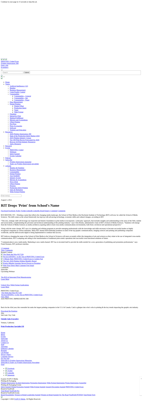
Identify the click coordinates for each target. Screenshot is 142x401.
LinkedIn (10, 373)
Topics (7, 84)
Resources (9, 132)
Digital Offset (19, 106)
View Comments (7, 250)
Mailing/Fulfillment (16, 118)
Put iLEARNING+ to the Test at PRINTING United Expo (23, 257)
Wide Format (18, 112)
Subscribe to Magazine (16, 360)
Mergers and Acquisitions (19, 120)
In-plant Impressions (23, 383)
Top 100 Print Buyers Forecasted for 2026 (24, 140)
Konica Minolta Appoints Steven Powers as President (21, 263)
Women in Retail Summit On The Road (55, 395)
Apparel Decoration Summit (55, 387)
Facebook (10, 368)
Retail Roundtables (7, 395)
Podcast (8, 158)
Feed (2, 364)
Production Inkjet (20, 108)
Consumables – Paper (21, 100)
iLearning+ (5, 67)
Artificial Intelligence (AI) (19, 86)
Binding (12, 88)
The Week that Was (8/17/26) (13, 254)
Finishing (13, 114)
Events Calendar (15, 156)
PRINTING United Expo (10, 61)
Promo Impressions (72, 383)
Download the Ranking (9, 311)
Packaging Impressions (38, 383)
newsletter (24, 164)
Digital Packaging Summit (20, 387)
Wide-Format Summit (37, 387)
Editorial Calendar (7, 349)
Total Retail (5, 391)
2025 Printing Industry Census (20, 138)
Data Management (16, 102)
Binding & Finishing (17, 168)
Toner (16, 110)
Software (13, 128)
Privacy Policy (6, 354)
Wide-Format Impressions (56, 383)
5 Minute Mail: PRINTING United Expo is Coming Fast (23, 259)
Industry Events (15, 178)
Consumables (14, 94)
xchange (8, 166)
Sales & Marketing (16, 190)
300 (10, 63)
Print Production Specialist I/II (12, 326)
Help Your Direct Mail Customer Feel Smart (18, 265)
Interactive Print (15, 116)
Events (7, 148)
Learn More (5, 279)
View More (5, 297)
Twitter (10, 371)
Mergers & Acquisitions (18, 180)
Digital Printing (15, 104)
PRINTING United (16, 150)
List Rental (5, 352)
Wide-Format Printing (17, 192)
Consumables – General (22, 96)
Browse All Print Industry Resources (22, 142)
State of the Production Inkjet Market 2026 (25, 136)
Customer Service (7, 356)
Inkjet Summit (15, 154)
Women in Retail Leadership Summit (27, 395)
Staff (2, 345)
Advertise (4, 347)
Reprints (4, 350)
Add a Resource (15, 144)
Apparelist (82, 383)
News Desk (14, 182)
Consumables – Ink (21, 98)
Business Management (18, 90)
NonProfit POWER (76, 395)
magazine (20, 162)
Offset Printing (15, 122)
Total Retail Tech (89, 395)
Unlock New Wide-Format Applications (15, 285)
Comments (61, 211)
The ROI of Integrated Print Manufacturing (16, 277)
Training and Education (18, 130)
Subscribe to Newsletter (20, 362)
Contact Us (5, 343)
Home (7, 82)
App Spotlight (15, 176)
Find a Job (4, 65)
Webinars (13, 152)
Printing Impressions (8, 383)
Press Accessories (16, 126)
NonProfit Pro (14, 391)
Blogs (3, 335)
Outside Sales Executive (10, 319)
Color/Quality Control (17, 92)
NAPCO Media (19, 399)
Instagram (10, 375)
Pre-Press (13, 124)
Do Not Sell (5, 358)
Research (8, 146)
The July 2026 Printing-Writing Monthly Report (20, 261)
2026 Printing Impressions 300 (20, 134)
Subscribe (8, 160)
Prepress (13, 186)
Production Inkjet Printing (19, 188)
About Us (4, 341)
